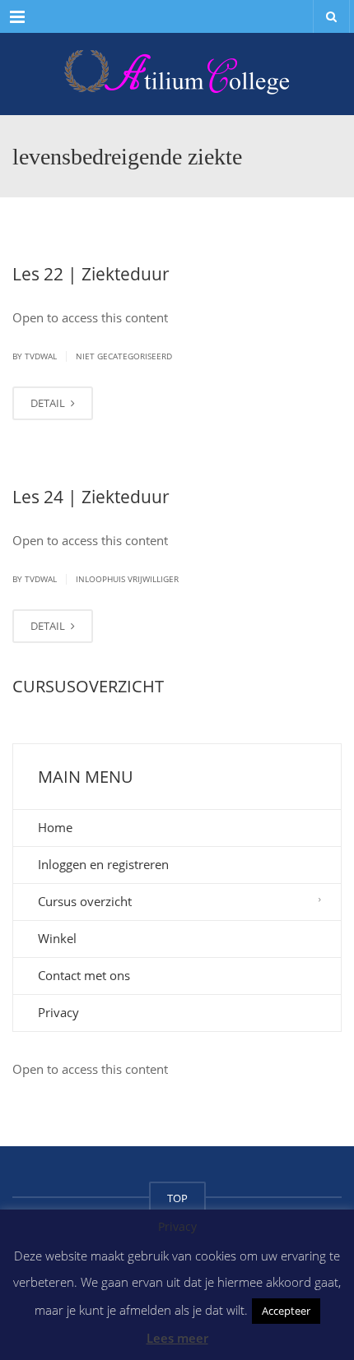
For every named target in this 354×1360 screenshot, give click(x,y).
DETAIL (49, 403)
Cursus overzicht (85, 901)
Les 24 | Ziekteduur (91, 496)
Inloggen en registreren (103, 864)
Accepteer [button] (286, 1310)
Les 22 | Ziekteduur (91, 273)
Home (55, 827)
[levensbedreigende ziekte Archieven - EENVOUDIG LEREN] (177, 74)
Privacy (58, 1012)
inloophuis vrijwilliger (127, 579)
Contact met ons (84, 975)
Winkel (57, 938)
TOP (177, 1198)
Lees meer (177, 1338)
